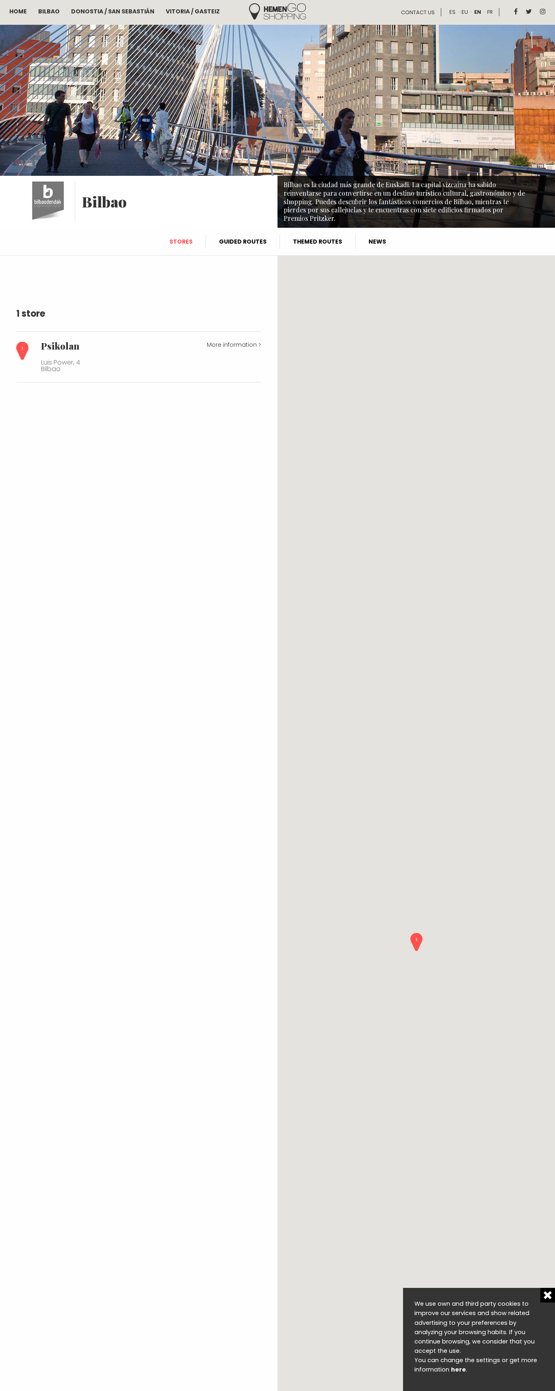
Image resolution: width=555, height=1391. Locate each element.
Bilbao (49, 11)
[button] (416, 942)
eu (465, 12)
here (458, 1369)
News (377, 242)
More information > (234, 345)
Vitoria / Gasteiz (193, 11)
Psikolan (60, 346)
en (477, 12)
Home (18, 11)
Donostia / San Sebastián (112, 11)
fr (490, 12)
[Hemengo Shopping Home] (277, 10)
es (452, 12)
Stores (181, 242)
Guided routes (243, 242)
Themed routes (317, 242)
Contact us (418, 12)
